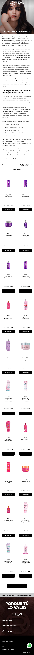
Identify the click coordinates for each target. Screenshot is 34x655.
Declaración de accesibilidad (8, 649)
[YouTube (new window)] (11, 631)
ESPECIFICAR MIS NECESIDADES (24, 165)
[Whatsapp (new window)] (8, 631)
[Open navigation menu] (31, 2)
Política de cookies (6, 638)
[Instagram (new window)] (3, 631)
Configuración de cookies (7, 641)
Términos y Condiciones (7, 644)
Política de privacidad (6, 646)
